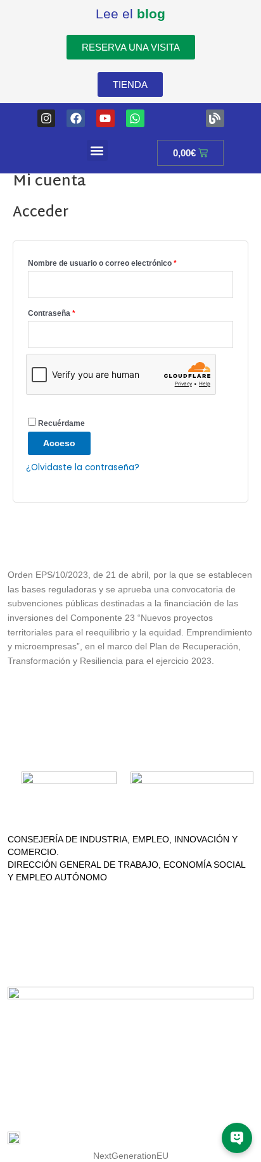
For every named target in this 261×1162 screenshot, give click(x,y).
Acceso (59, 443)
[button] (97, 150)
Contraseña (71, 312)
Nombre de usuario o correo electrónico (121, 262)
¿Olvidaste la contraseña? (82, 467)
